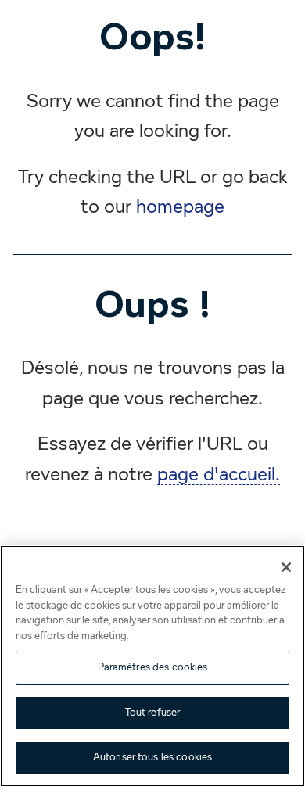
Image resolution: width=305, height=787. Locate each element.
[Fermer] (286, 567)
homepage (180, 207)
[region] (152, 666)
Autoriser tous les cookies (152, 758)
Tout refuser (153, 713)
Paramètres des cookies (153, 668)
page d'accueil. (218, 474)
